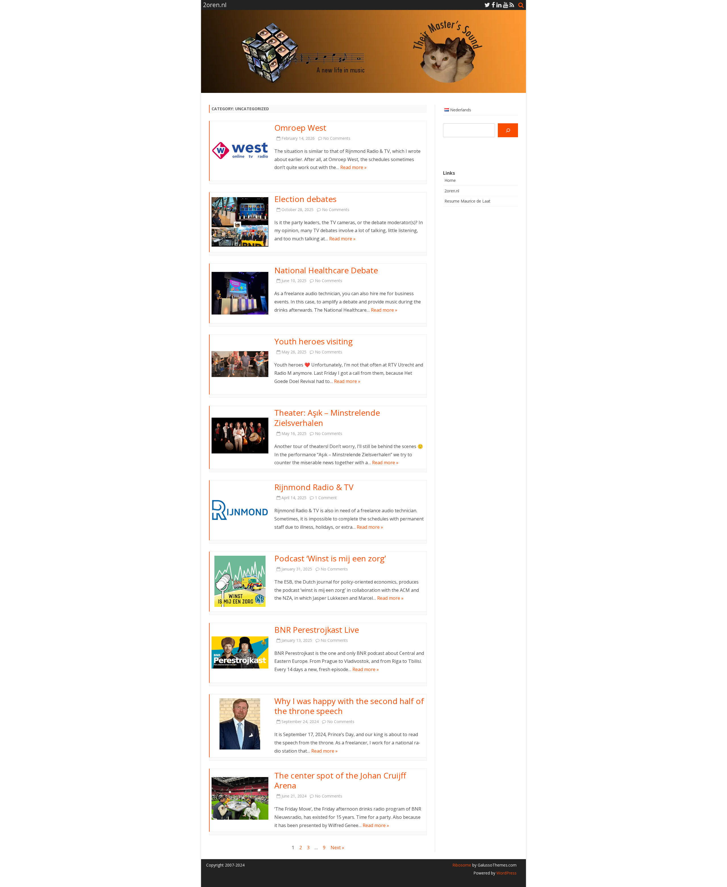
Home (450, 180)
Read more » (353, 167)
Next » (337, 847)
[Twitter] (487, 5)
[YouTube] (505, 5)
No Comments (336, 138)
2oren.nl (451, 190)
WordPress (506, 873)
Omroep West (300, 127)
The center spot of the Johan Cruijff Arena (340, 780)
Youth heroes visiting (313, 341)
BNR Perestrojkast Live (316, 629)
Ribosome (461, 865)
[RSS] (511, 5)
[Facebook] (493, 5)
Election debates (305, 198)
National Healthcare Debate (326, 270)
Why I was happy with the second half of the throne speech (349, 706)
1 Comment (326, 497)
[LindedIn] (499, 5)
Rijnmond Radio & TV (314, 487)
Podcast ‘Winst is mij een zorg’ (330, 558)
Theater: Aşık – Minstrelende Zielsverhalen (327, 417)
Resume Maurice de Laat (467, 201)
